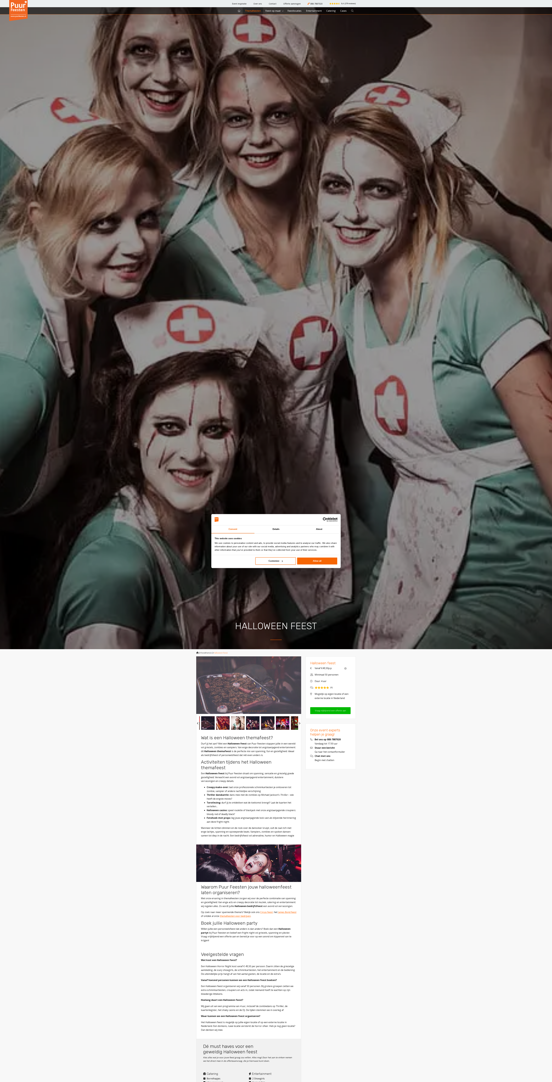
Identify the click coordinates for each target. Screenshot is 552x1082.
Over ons (257, 3)
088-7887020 (316, 3)
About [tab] (319, 529)
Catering (331, 10)
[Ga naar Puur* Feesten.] (197, 653)
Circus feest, (266, 912)
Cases (343, 10)
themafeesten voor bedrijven (235, 916)
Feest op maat (273, 10)
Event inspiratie (239, 3)
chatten (330, 760)
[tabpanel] (248, 685)
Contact (272, 3)
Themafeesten (253, 10)
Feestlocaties (294, 10)
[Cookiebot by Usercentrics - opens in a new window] (325, 519)
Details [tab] (276, 529)
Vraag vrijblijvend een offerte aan (330, 710)
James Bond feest (287, 912)
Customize (274, 561)
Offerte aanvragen (292, 3)
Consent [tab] (233, 529)
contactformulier (336, 751)
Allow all (317, 561)
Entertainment (314, 10)
